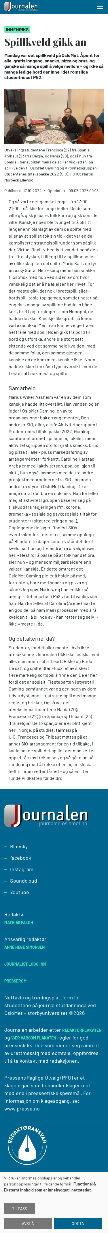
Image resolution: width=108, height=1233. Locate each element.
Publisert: (13, 190)
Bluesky (19, 846)
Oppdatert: (58, 190)
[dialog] (54, 1202)
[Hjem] (21, 7)
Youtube (19, 892)
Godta (78, 1223)
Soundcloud (23, 880)
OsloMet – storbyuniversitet (36, 1013)
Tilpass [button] (19, 1208)
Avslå (28, 1223)
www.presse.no (22, 1108)
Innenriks (17, 29)
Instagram (21, 869)
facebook (20, 858)
